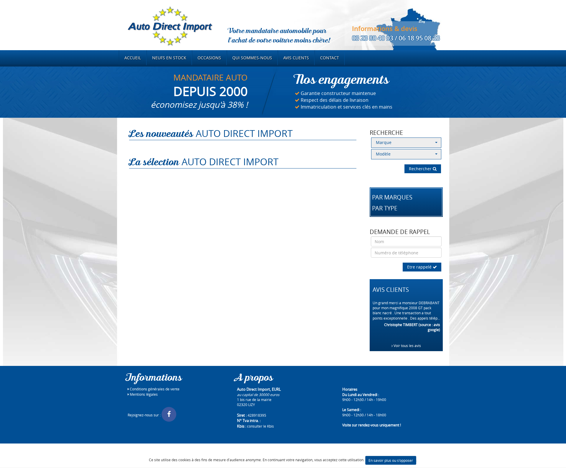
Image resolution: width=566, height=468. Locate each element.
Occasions (209, 57)
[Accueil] (169, 25)
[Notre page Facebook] (169, 415)
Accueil (132, 57)
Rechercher (421, 168)
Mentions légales (143, 394)
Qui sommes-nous (252, 57)
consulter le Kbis (260, 426)
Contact (329, 57)
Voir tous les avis (407, 345)
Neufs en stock (169, 57)
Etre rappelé (420, 267)
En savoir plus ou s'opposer (390, 460)
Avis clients (296, 57)
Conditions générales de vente (154, 389)
